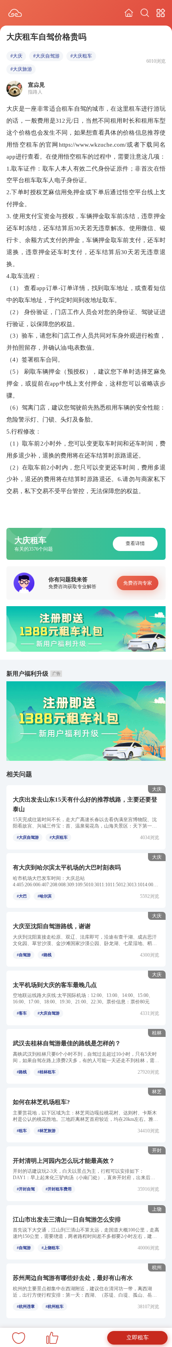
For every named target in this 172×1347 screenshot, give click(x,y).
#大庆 (16, 56)
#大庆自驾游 (46, 56)
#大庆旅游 (21, 69)
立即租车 (137, 1338)
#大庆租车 (81, 56)
